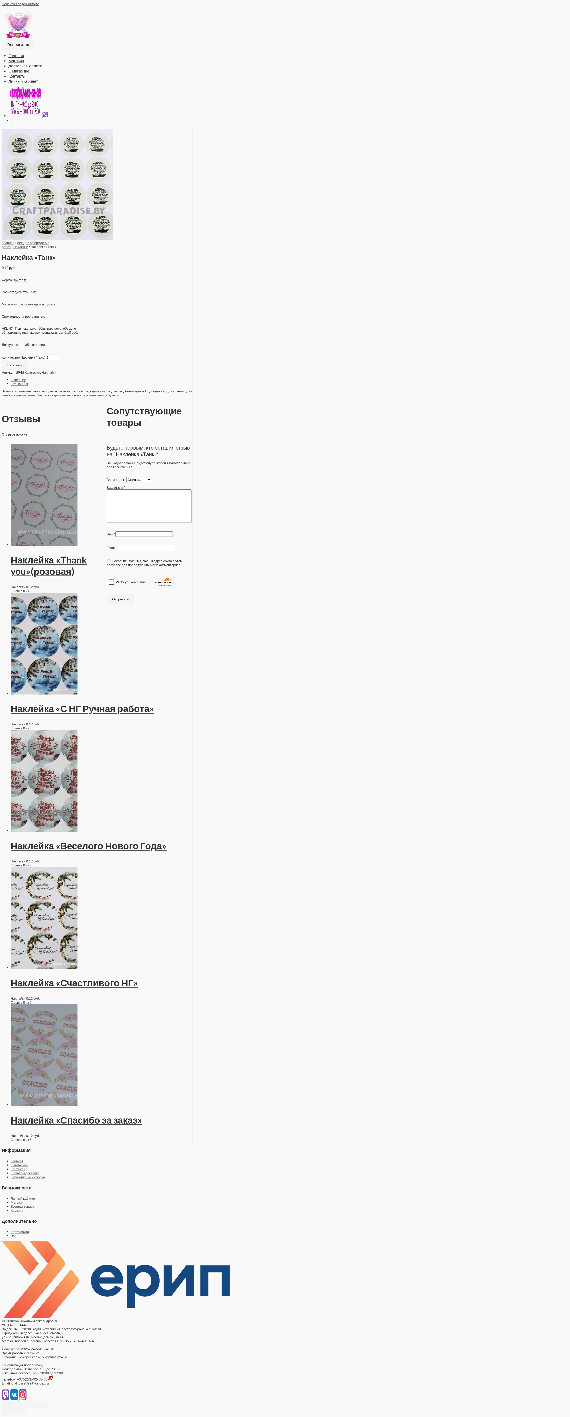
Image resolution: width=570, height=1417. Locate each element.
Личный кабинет (23, 81)
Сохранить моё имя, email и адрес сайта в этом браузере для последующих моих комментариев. (144, 563)
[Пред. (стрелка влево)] (7, 1411)
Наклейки (20, 247)
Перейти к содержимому (20, 4)
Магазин (16, 60)
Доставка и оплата (25, 65)
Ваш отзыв (116, 487)
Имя (111, 534)
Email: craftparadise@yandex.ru (25, 1383)
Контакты (17, 76)
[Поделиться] (19, 1404)
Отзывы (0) (19, 384)
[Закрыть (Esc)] (7, 1404)
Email (112, 548)
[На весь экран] (31, 1404)
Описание (18, 380)
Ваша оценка (116, 480)
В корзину (14, 365)
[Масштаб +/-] (42, 1404)
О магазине (18, 71)
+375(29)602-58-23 (32, 1379)
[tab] (101, 380)
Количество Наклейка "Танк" (23, 357)
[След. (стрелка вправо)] (19, 1411)
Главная (16, 55)
